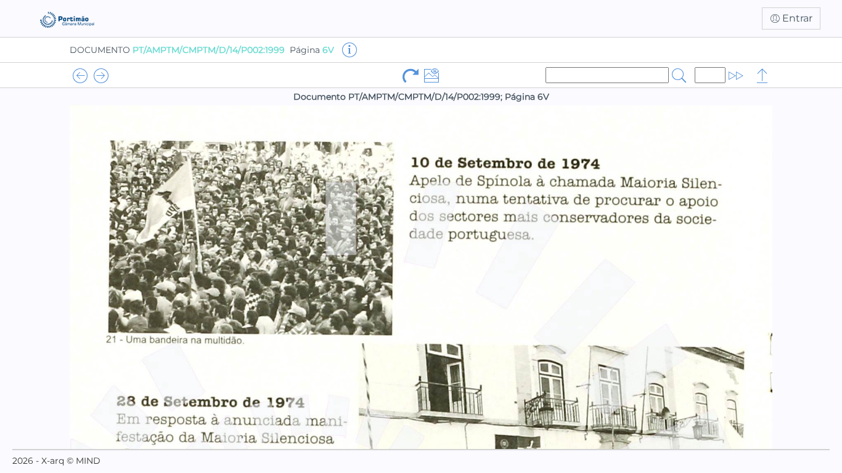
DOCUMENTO (177, 49)
